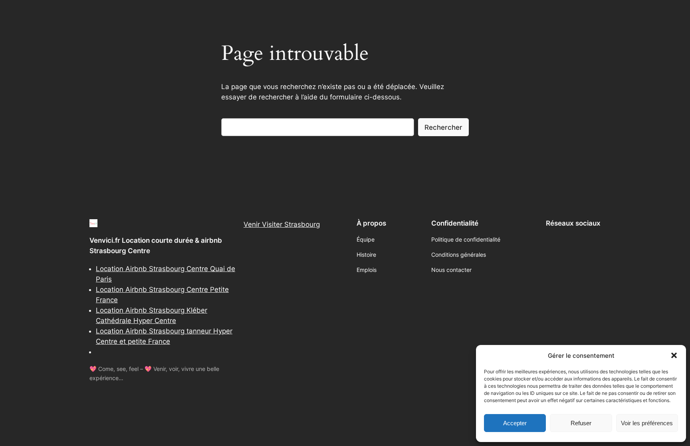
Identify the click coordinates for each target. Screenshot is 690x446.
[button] (674, 355)
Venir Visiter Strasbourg (282, 224)
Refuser (581, 423)
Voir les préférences (647, 423)
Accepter (515, 423)
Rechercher (443, 127)
